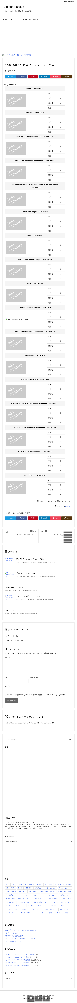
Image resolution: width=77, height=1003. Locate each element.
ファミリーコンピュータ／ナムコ (28, 596)
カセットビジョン (64, 888)
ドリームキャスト (38, 898)
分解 (58, 913)
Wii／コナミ (10, 610)
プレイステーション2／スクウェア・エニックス (20, 938)
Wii (7, 888)
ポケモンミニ (49, 909)
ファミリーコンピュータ (61, 902)
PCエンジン (48, 884)
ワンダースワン (11, 913)
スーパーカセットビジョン (28, 895)
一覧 (68, 501)
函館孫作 (68, 506)
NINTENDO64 (29, 884)
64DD (14, 884)
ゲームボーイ (33, 891)
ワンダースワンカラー (28, 913)
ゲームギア (22, 891)
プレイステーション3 (57, 905)
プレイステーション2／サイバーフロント (31, 559)
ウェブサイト (9, 686)
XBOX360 (62, 501)
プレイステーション (12, 905)
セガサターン (64, 895)
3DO (7, 884)
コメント (7, 657)
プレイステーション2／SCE (13, 941)
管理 (66, 913)
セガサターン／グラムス (14, 587)
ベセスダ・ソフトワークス (32, 19)
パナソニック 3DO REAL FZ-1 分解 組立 (17, 960)
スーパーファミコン (48, 895)
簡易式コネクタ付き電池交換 (14, 936)
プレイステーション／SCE (25, 573)
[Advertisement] (38, 38)
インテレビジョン (49, 888)
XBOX (20, 888)
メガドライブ (64, 909)
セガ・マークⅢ (11, 898)
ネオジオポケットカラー (41, 902)
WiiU (12, 888)
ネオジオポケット (23, 902)
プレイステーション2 (34, 905)
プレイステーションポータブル (16, 909)
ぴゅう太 (38, 888)
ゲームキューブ (11, 891)
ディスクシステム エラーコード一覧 (16, 954)
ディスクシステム (24, 898)
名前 (7, 677)
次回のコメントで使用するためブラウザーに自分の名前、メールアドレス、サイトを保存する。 (37, 695)
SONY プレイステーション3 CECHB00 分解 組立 (20, 930)
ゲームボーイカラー (64, 891)
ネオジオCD (10, 902)
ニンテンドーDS (65, 898)
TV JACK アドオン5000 (63, 884)
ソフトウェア (17, 19)
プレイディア (35, 909)
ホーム (7, 19)
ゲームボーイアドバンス (47, 891)
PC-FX (39, 884)
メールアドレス (33, 677)
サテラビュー (10, 895)
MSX (20, 884)
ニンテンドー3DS (52, 898)
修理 (50, 913)
